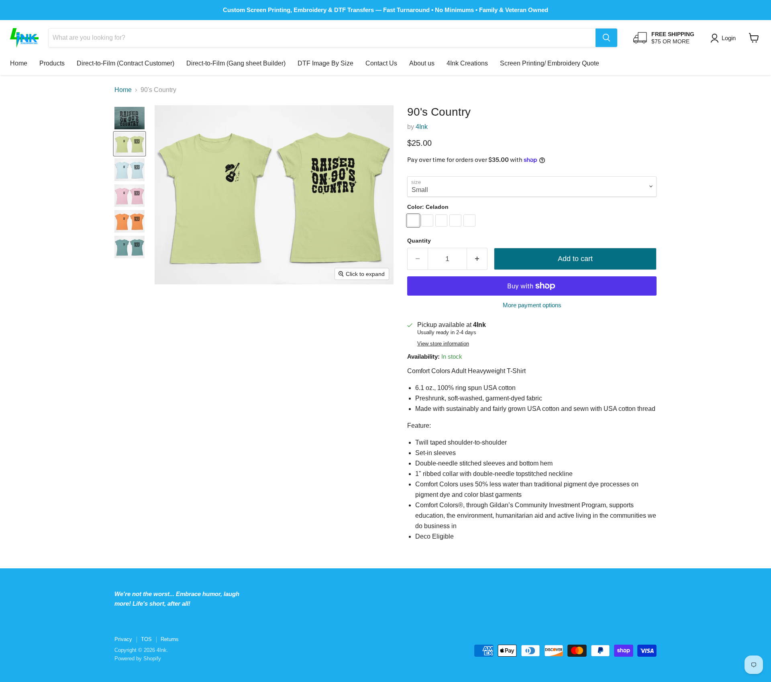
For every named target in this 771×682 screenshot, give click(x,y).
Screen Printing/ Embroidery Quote (549, 63)
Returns (170, 639)
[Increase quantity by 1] (477, 259)
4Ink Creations (467, 63)
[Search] (606, 38)
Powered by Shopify (137, 658)
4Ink (422, 126)
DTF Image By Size (325, 63)
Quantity (419, 240)
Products (52, 63)
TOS (146, 639)
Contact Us (381, 63)
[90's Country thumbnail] (129, 118)
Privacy (123, 639)
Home (18, 63)
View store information (443, 344)
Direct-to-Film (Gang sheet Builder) (236, 63)
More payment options (532, 305)
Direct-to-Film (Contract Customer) (125, 63)
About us (421, 63)
